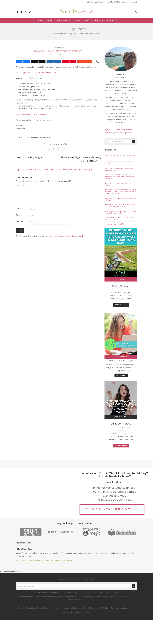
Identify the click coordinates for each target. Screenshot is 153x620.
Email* (19, 215)
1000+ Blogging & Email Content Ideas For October (118, 184)
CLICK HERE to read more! (126, 2)
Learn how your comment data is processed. (65, 236)
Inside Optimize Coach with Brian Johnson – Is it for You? (120, 156)
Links (107, 608)
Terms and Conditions (27, 608)
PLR (25, 137)
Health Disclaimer (90, 608)
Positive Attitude (45, 137)
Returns (47, 608)
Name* (18, 208)
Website (19, 221)
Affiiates (131, 608)
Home (39, 20)
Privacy (40, 608)
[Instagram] (26, 12)
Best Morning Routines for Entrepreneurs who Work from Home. (119, 169)
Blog (87, 20)
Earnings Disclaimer (119, 608)
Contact (69, 579)
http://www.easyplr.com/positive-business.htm (34, 114)
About (49, 20)
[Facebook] (17, 12)
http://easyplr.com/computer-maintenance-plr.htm (36, 72)
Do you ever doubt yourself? (113, 224)
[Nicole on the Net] (76, 11)
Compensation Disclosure (71, 608)
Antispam (56, 608)
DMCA (101, 608)
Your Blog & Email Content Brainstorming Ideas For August (120, 199)
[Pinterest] (30, 12)
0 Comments (63, 55)
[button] (136, 12)
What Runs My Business (104, 20)
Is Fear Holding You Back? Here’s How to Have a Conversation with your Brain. (120, 212)
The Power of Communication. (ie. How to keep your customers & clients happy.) (119, 205)
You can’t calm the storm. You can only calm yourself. (119, 163)
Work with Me (64, 20)
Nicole (54, 55)
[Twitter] (21, 12)
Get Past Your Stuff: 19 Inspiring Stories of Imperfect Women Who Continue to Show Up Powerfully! (119, 177)
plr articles (35, 137)
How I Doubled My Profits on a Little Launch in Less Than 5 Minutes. (119, 218)
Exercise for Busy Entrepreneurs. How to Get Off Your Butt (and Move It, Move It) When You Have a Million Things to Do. (120, 192)
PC (21, 137)
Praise (77, 20)
